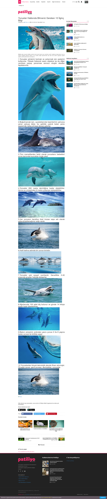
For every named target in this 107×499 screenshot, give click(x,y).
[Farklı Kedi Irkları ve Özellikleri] (40, 424)
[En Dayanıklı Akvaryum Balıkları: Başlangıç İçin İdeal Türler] (70, 79)
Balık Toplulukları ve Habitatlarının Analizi (25, 429)
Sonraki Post (62, 436)
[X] (74, 1)
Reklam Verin (79, 494)
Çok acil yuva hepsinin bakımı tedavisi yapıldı (56, 462)
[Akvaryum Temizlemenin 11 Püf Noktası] (21, 439)
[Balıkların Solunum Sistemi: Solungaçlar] (70, 50)
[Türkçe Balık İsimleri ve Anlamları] (70, 38)
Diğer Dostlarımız (56, 1)
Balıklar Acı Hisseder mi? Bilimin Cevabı (81, 73)
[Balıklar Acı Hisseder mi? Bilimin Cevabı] (70, 74)
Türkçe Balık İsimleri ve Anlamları (79, 38)
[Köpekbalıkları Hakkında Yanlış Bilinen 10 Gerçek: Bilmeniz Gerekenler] (70, 85)
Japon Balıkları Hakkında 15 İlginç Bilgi (80, 44)
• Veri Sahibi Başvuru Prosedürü (24, 482)
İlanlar (63, 1)
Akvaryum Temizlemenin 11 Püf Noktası (32, 439)
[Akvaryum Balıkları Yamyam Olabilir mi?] (70, 68)
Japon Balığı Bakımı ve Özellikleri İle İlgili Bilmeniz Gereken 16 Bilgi (50, 438)
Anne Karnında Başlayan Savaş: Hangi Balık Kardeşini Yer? (81, 62)
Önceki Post (20, 436)
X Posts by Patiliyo (70, 460)
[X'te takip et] (20, 471)
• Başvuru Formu (21, 480)
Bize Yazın (86, 494)
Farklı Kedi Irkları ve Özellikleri (40, 428)
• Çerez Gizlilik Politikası (22, 478)
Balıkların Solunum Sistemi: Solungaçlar (80, 50)
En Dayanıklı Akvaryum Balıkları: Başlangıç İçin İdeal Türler (81, 78)
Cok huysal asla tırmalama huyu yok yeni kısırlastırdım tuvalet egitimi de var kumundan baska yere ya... (57, 470)
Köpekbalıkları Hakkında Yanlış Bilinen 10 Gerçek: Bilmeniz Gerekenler (81, 84)
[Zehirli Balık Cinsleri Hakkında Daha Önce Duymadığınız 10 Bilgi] (56, 424)
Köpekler (43, 1)
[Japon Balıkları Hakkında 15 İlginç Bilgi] (70, 44)
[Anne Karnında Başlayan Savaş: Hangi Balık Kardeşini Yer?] (70, 63)
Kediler (38, 1)
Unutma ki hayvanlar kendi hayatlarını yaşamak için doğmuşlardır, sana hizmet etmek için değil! (56, 479)
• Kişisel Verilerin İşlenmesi (23, 476)
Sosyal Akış (32, 1)
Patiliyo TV (21, 5)
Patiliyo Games (25, 1)
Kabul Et (102, 497)
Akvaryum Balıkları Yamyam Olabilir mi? (80, 67)
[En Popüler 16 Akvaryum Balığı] (70, 25)
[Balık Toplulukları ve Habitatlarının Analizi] (25, 424)
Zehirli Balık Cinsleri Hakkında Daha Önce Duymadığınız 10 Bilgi (56, 430)
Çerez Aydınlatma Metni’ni (47, 497)
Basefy (28, 494)
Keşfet (48, 1)
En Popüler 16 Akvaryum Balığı (81, 24)
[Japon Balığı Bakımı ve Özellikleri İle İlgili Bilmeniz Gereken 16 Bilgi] (61, 439)
